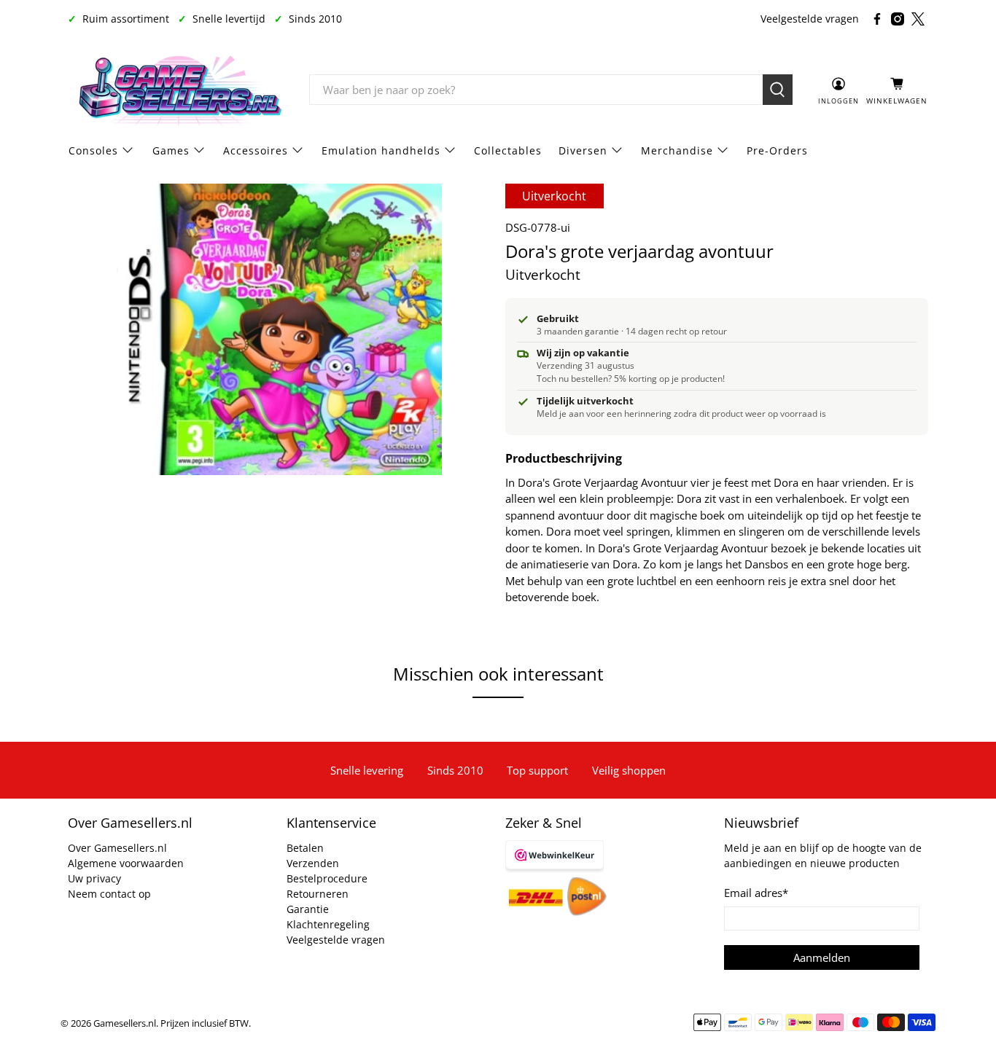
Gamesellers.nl (124, 1023)
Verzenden (313, 863)
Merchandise (677, 150)
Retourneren (318, 894)
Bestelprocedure (327, 878)
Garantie (308, 909)
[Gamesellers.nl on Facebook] (877, 19)
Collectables (508, 150)
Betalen (305, 848)
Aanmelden (821, 957)
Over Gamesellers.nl (117, 848)
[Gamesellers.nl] (178, 90)
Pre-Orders (777, 150)
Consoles (93, 150)
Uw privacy (94, 878)
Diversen (583, 150)
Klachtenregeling (328, 924)
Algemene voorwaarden (126, 863)
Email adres (756, 892)
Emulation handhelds (381, 150)
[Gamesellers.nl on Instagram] (897, 19)
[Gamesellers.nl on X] (918, 19)
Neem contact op (109, 894)
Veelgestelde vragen (809, 19)
